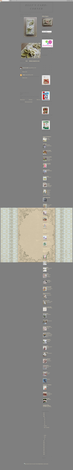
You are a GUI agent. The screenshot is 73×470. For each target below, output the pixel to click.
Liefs (44, 436)
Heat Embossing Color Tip (47, 406)
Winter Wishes (49, 294)
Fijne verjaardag (46, 427)
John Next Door (45, 313)
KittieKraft (44, 229)
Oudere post (38, 99)
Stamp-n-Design (45, 345)
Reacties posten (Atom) (28, 101)
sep (44, 421)
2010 (44, 452)
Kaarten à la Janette (46, 169)
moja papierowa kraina (47, 163)
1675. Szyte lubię (49, 307)
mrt (44, 424)
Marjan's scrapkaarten (46, 358)
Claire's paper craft (46, 398)
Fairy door (48, 217)
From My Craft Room (46, 332)
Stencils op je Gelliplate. (49, 341)
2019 (44, 414)
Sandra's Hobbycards (46, 210)
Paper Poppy (49, 399)
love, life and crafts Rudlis (47, 307)
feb (44, 438)
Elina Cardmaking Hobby (47, 286)
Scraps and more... (46, 365)
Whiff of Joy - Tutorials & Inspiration (47, 385)
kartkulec (44, 182)
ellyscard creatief (25, 67)
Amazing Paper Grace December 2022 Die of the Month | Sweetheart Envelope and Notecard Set (47, 250)
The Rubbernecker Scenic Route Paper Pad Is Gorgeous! (47, 231)
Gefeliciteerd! (49, 177)
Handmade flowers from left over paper (49, 393)
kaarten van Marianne (46, 339)
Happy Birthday (49, 170)
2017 (44, 440)
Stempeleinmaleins (46, 235)
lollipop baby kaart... (49, 367)
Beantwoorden (24, 71)
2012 (44, 449)
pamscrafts (44, 143)
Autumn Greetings (48, 139)
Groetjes (45, 425)
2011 (44, 450)
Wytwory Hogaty (45, 267)
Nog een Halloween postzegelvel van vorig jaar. (49, 159)
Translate (49, 33)
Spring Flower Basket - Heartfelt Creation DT (49, 288)
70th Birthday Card (49, 225)
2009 (44, 454)
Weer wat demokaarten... (49, 360)
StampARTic (45, 392)
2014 (44, 445)
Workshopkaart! (49, 353)
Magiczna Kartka (46, 273)
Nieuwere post (22, 99)
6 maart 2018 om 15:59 (32, 67)
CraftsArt (44, 189)
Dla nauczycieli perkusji (49, 269)
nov (44, 417)
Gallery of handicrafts (46, 197)
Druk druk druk (49, 320)
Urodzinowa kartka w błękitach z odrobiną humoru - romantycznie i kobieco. (47, 193)
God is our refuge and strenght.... (49, 302)
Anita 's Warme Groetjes (47, 150)
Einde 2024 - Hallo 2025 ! (49, 212)
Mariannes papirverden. (47, 326)
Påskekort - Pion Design (49, 328)
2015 (44, 444)
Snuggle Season (49, 151)
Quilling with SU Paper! (49, 347)
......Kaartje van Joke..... (47, 280)
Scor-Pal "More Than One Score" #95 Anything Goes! (49, 257)
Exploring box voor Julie (49, 282)
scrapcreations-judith (46, 241)
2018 (44, 416)
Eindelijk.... (48, 379)
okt (44, 419)
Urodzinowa (49, 164)
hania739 (44, 260)
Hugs (47, 386)
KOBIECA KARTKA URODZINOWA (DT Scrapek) (49, 185)
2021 (44, 413)
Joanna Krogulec (46, 223)
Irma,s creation (45, 320)
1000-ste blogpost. (45, 16)
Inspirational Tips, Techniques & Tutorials (47, 405)
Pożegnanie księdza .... (48, 262)
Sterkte (45, 435)
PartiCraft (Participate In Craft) (47, 137)
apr (44, 422)
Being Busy (45, 378)
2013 (44, 447)
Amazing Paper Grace (46, 248)
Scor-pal (44, 254)
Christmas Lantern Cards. (49, 145)
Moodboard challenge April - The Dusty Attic (49, 243)
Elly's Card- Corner (36, 6)
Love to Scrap (45, 371)
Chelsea (23, 74)
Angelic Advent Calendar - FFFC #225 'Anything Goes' (49, 335)
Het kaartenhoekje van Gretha (46, 294)
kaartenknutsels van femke (47, 156)
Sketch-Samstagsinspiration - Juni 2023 (49, 237)
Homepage (30, 99)
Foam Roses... (49, 314)
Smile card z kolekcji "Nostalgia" (49, 275)
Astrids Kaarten (45, 352)
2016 (44, 442)
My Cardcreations (46, 176)
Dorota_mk (45, 216)
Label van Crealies (48, 373)
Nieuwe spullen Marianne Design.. (49, 205)
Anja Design (45, 203)
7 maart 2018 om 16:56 (29, 74)
